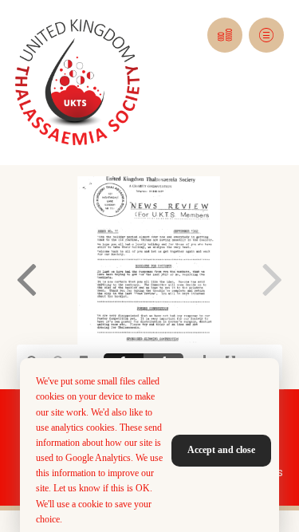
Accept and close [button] (221, 449)
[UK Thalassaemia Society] (77, 82)
